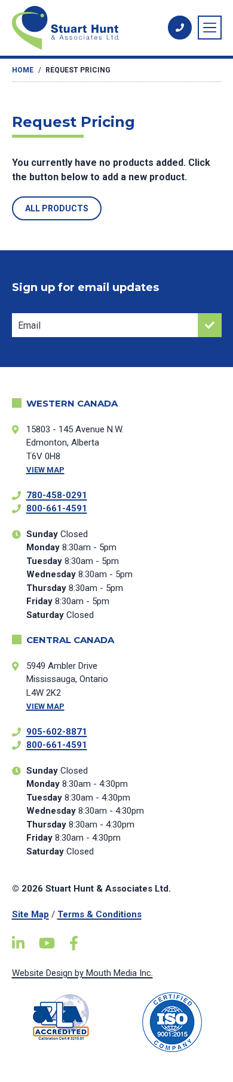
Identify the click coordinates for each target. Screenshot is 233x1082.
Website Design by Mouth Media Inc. (82, 973)
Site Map (30, 914)
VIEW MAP (45, 469)
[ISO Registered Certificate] (172, 1022)
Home (22, 70)
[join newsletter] (210, 325)
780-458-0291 (56, 495)
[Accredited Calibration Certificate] (61, 1017)
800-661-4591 (56, 508)
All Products (56, 208)
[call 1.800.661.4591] (180, 28)
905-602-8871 (56, 731)
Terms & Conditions (99, 914)
